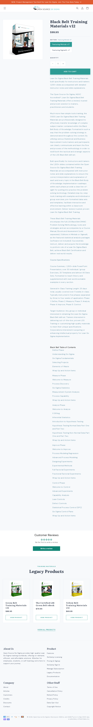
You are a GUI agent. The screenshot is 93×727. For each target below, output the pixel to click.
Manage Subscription (55, 669)
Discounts (7, 703)
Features (50, 653)
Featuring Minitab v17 (61, 44)
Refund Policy (52, 695)
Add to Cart (70, 72)
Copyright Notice (54, 707)
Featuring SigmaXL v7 (61, 50)
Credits (6, 699)
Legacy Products (54, 673)
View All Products (46, 630)
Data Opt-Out (53, 703)
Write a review (46, 548)
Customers (7, 695)
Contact (6, 707)
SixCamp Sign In (53, 665)
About (5, 687)
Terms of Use (52, 687)
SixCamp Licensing (54, 657)
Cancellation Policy (54, 691)
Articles (6, 691)
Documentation (53, 676)
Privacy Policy (52, 699)
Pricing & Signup (53, 661)
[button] (4, 8)
